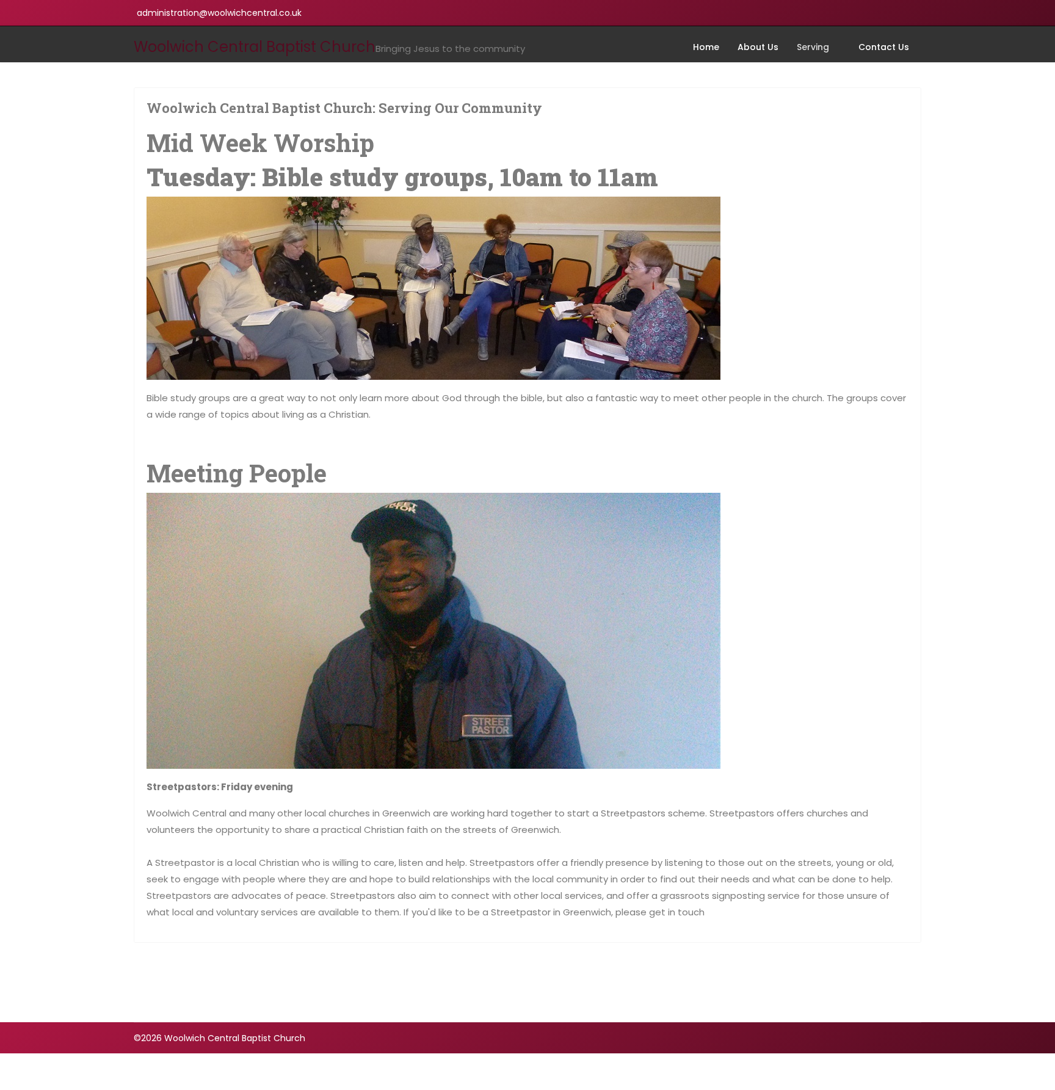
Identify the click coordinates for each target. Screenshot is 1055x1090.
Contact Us (883, 47)
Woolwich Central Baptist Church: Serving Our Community (344, 108)
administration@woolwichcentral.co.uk (219, 13)
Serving (813, 47)
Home (706, 47)
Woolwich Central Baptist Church (254, 47)
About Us (758, 47)
